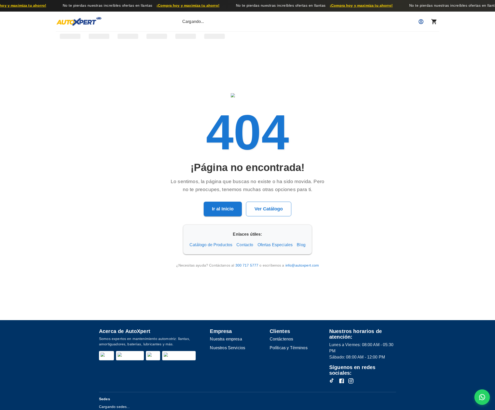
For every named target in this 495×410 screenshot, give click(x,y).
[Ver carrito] (434, 21)
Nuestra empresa (226, 339)
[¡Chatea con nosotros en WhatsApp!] (482, 397)
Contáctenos (281, 339)
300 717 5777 (247, 265)
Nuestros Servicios (227, 348)
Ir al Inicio (223, 208)
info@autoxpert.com (302, 265)
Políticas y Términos (289, 348)
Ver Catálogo (268, 208)
